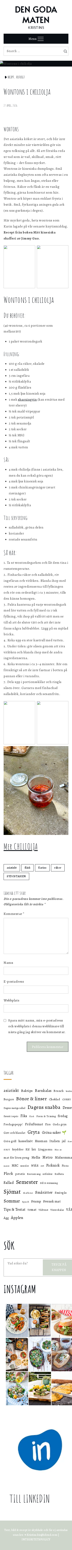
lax (34, 1149)
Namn (8, 962)
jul (64, 1141)
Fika (23, 1115)
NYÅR (34, 1166)
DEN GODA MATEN (36, 14)
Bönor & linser (31, 1098)
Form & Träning (46, 1116)
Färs (48, 1124)
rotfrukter (48, 1174)
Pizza (65, 1166)
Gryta (34, 1132)
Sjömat (12, 1192)
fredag (63, 1115)
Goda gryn (60, 1124)
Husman (41, 1141)
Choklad (54, 1099)
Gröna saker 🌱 (54, 1132)
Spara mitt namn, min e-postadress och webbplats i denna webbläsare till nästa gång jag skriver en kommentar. (36, 1026)
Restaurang (33, 1174)
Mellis (35, 1157)
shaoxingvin (27, 399)
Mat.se (58, 1149)
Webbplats (11, 1000)
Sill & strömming (49, 1183)
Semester (27, 1182)
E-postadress (14, 981)
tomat (32, 1209)
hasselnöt (25, 1141)
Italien (54, 1141)
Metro (47, 1157)
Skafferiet (28, 1192)
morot (7, 1165)
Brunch (59, 1091)
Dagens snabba (44, 1107)
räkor (57, 868)
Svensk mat (52, 1201)
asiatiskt (12, 868)
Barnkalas (43, 1090)
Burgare (9, 1099)
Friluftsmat (34, 1124)
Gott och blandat (14, 1133)
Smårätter (44, 1192)
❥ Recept (9, 77)
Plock (8, 1173)
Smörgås (61, 1192)
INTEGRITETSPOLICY (36, 1539)
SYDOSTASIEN (16, 876)
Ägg (6, 1218)
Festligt (20, 77)
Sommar (12, 1201)
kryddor (18, 1149)
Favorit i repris (11, 1116)
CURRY (66, 1099)
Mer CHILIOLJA (21, 846)
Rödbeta (59, 1174)
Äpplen (17, 1217)
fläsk (28, 868)
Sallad (9, 1182)
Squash (25, 1201)
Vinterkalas (57, 1210)
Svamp (36, 1201)
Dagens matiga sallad (14, 1108)
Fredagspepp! (13, 1124)
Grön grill (10, 1141)
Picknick (53, 1165)
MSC (15, 1165)
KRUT (7, 1149)
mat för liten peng (16, 1157)
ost (42, 1165)
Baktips (27, 1090)
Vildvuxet (43, 1210)
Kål (28, 1149)
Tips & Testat (15, 1209)
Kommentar (14, 913)
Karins (42, 868)
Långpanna (45, 1149)
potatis (20, 1174)
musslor (24, 1165)
